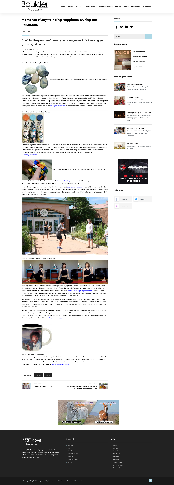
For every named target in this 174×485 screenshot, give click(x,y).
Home (115, 445)
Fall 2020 (38, 375)
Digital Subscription (140, 57)
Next (154, 172)
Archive (115, 448)
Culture (79, 7)
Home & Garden (90, 7)
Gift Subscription (139, 62)
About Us (116, 459)
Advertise (116, 456)
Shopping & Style (105, 7)
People (125, 7)
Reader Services (118, 465)
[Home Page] (35, 3)
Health (118, 7)
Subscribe (147, 7)
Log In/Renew (137, 67)
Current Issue (120, 44)
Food (63, 7)
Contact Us (116, 468)
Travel (70, 7)
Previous (109, 172)
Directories (135, 7)
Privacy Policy (117, 462)
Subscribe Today (139, 52)
